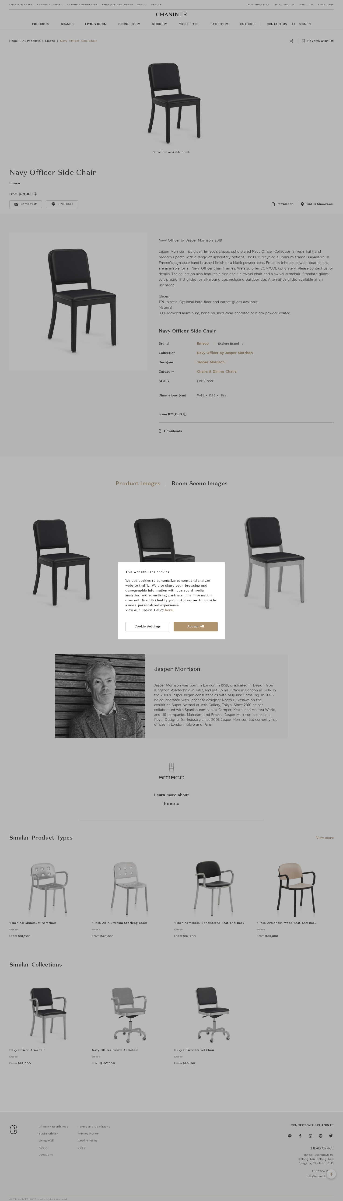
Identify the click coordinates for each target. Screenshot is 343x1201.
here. (169, 610)
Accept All (195, 626)
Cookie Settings (147, 626)
